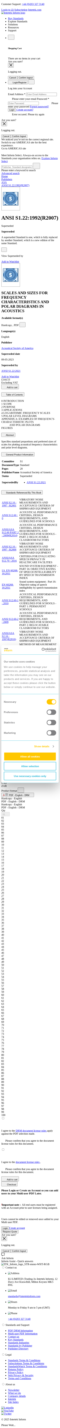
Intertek (12, 1399)
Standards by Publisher (20, 1345)
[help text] (4, 249)
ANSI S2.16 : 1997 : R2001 (9, 504)
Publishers (6, 179)
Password (33, 102)
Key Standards (16, 1339)
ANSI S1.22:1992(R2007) (15, 185)
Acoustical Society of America (17, 348)
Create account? (24, 109)
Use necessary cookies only (30, 775)
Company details (17, 1396)
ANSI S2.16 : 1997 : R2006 (9, 548)
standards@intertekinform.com (24, 1296)
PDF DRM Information (20, 1330)
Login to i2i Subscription (14, 9)
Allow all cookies (30, 756)
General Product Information (19, 454)
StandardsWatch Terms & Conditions (27, 1366)
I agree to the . (21, 1162)
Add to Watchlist (10, 261)
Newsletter (13, 1390)
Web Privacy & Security (21, 1375)
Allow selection (30, 766)
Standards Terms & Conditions (24, 1360)
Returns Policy (16, 1369)
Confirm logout (26, 77)
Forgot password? (39, 106)
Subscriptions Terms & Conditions (26, 1363)
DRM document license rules (31, 1130)
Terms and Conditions (19, 1378)
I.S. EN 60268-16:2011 (10, 572)
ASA (4, 182)
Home (4, 176)
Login (11, 110)
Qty (3, 810)
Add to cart (12, 387)
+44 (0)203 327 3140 (33, 4)
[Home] (13, 12)
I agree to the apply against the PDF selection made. (27, 1132)
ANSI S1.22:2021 (10, 370)
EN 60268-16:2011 (8, 586)
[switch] (51, 712)
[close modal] (11, 65)
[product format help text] (21, 790)
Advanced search (10, 173)
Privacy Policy (15, 1372)
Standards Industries (18, 1342)
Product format (9, 790)
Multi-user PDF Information (23, 1333)
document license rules (28, 1162)
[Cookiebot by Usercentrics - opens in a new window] (42, 650)
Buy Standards (16, 18)
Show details (41, 746)
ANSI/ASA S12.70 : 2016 (9, 559)
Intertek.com (34, 9)
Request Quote (10, 1231)
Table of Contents (14, 395)
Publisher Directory (18, 1348)
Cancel (12, 77)
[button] (17, 795)
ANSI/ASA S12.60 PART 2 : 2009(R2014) (10, 532)
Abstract (9, 435)
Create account (17, 1228)
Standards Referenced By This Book (23, 492)
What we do (14, 1393)
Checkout (11, 1184)
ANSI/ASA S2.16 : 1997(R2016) (9, 636)
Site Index (13, 1402)
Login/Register (19, 82)
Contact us (13, 1336)
